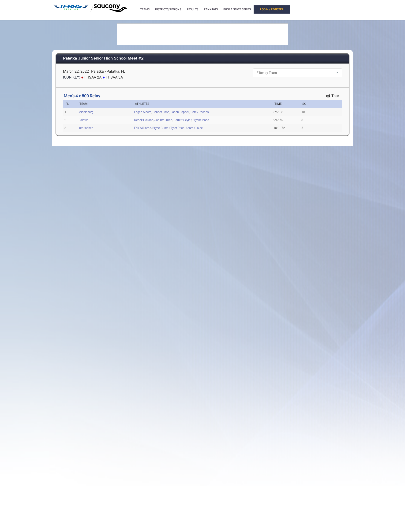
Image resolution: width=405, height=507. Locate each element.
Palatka (83, 120)
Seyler (182, 120)
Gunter (160, 128)
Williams (142, 128)
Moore (142, 112)
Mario (200, 120)
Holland (143, 120)
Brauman (163, 120)
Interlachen (86, 128)
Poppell (180, 112)
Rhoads (200, 112)
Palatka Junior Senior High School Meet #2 (103, 58)
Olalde (194, 128)
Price (177, 128)
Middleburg (86, 112)
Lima (161, 112)
